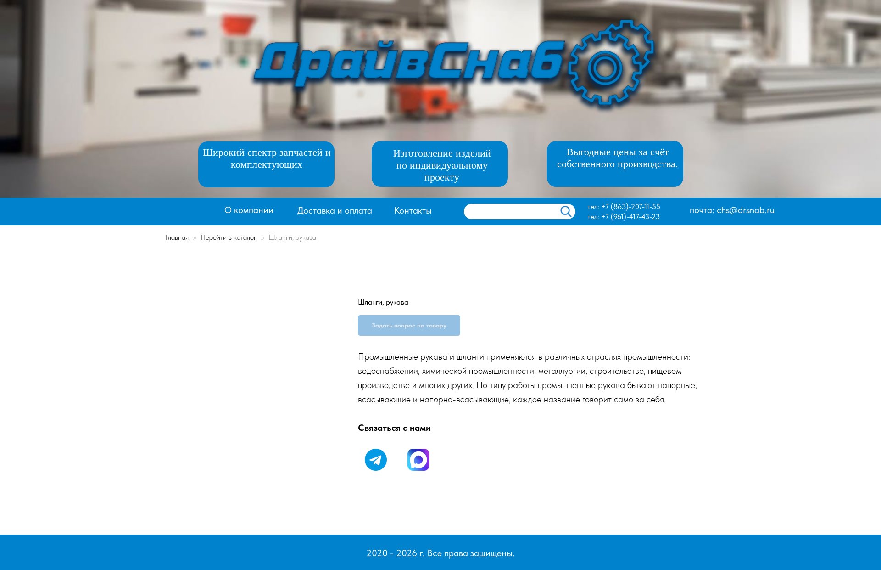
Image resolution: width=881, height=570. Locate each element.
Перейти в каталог (229, 237)
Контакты (413, 210)
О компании (248, 209)
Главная (177, 237)
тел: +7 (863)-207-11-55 (623, 206)
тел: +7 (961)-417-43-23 (623, 216)
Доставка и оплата (334, 210)
